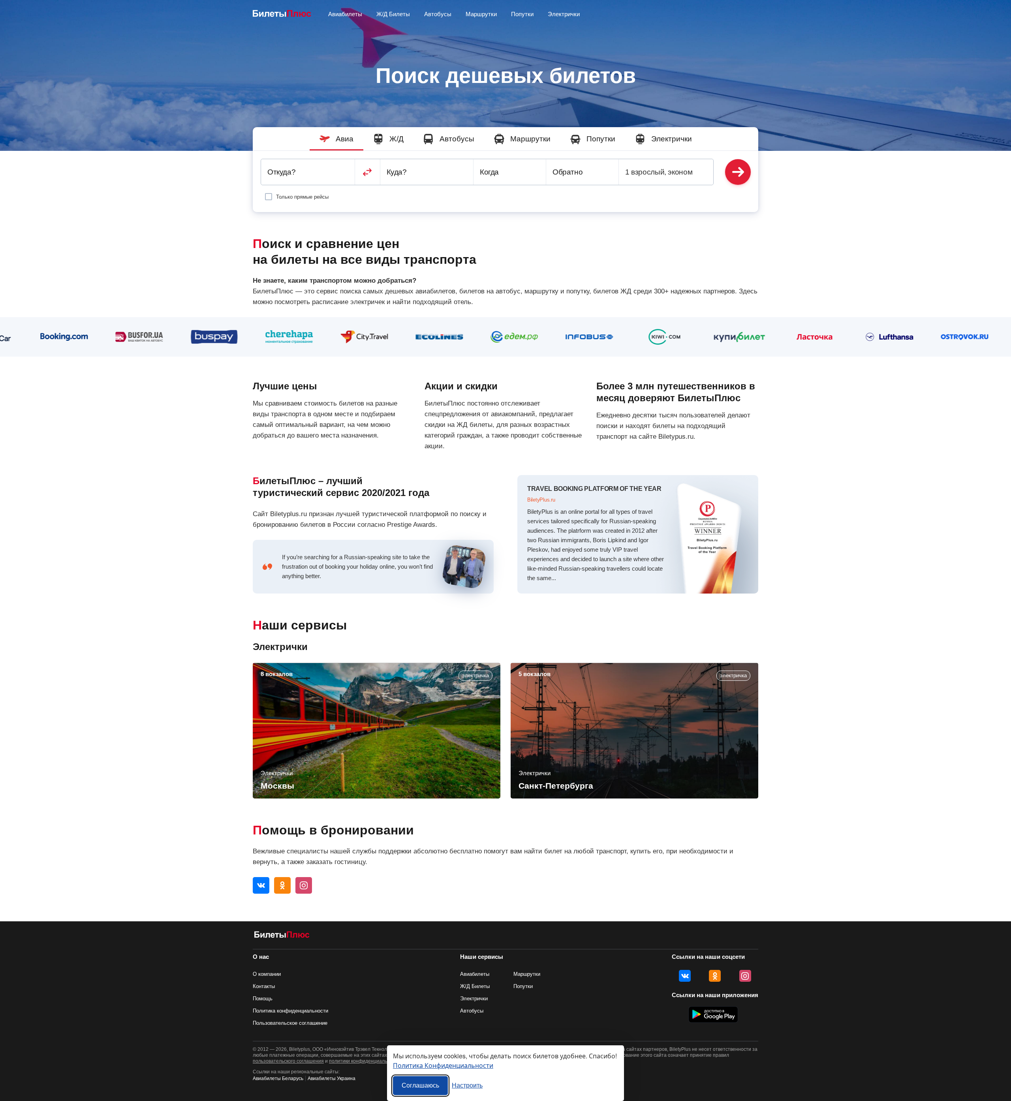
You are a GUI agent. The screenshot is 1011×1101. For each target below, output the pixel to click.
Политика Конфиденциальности (443, 1065)
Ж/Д (396, 139)
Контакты (264, 986)
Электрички (564, 14)
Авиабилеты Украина (331, 1078)
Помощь (262, 998)
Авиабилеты (474, 974)
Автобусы (437, 14)
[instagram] (303, 885)
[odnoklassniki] (282, 885)
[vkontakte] (261, 885)
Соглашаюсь (420, 1085)
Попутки (522, 14)
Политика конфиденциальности (290, 1011)
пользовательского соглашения (288, 1061)
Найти (738, 172)
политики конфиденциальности (364, 1061)
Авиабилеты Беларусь (278, 1078)
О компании (267, 974)
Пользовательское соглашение (290, 1023)
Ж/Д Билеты (393, 14)
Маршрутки (481, 14)
